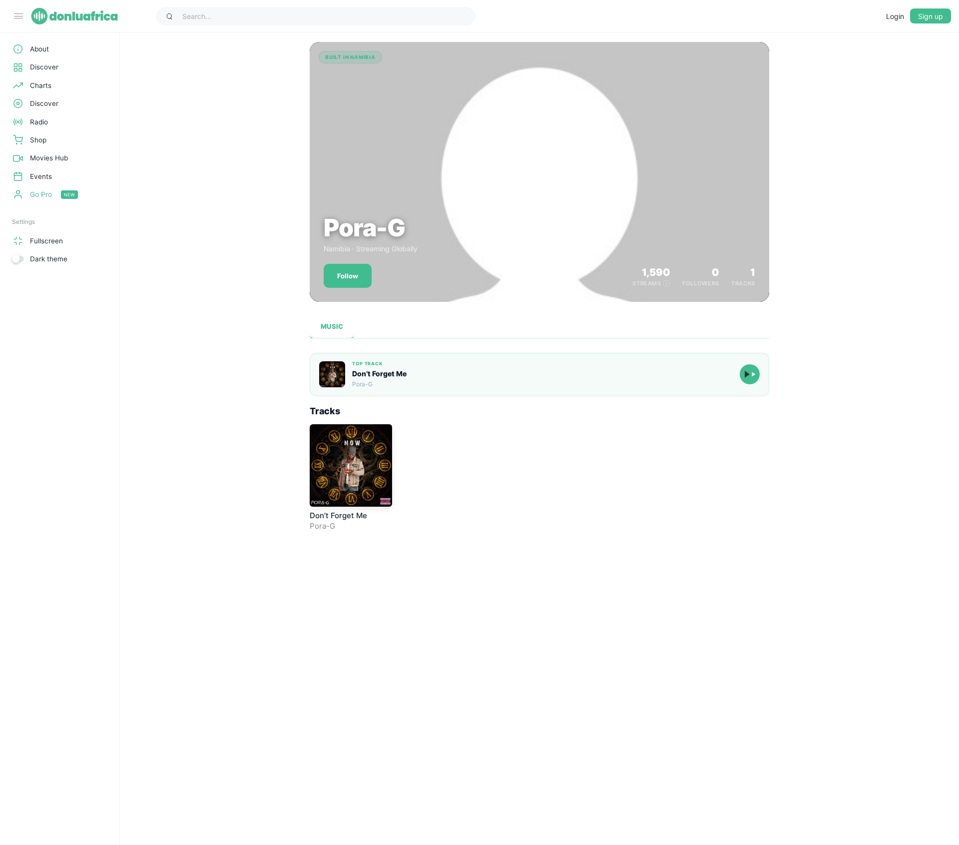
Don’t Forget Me (379, 373)
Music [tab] (332, 326)
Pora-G (322, 526)
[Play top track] (750, 374)
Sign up (930, 16)
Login (895, 16)
